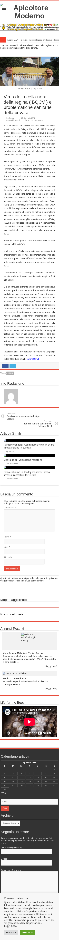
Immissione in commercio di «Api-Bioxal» (23, 416)
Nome (7, 536)
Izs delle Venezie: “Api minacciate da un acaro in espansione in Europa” (29, 446)
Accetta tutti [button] (27, 932)
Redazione (10, 118)
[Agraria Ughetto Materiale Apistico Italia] (29, 27)
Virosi (17, 120)
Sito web (8, 557)
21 (38, 781)
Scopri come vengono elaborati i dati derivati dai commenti (29, 579)
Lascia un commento (34, 120)
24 (5, 785)
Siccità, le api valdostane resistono (23, 459)
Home (5, 45)
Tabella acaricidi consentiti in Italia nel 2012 (38, 424)
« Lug (3, 792)
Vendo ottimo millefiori (15, 678)
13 (29, 777)
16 (54, 777)
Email (7, 547)
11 (13, 777)
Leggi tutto (10, 926)
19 (21, 781)
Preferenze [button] (11, 932)
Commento (10, 507)
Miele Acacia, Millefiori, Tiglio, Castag (23, 653)
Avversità (14, 45)
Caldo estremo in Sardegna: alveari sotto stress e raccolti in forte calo (27, 474)
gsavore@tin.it (32, 359)
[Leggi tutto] (51, 666)
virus (10, 373)
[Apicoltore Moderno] (29, 11)
